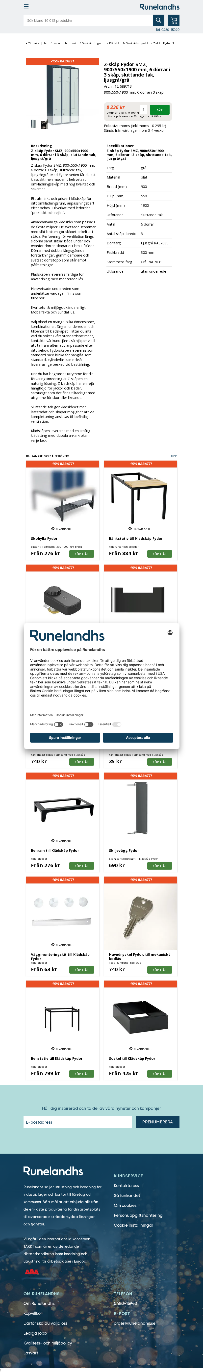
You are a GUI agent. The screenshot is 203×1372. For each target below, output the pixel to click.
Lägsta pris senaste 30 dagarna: (128, 116)
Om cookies (125, 1205)
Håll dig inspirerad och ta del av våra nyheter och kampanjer (101, 1108)
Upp (174, 456)
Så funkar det (127, 1195)
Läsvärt (31, 1353)
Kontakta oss (126, 1185)
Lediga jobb (35, 1333)
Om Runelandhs (39, 1303)
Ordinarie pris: (116, 112)
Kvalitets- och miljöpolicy (48, 1343)
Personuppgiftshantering (138, 1215)
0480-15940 (125, 1303)
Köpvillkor (33, 1313)
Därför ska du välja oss (46, 1323)
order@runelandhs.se (134, 1323)
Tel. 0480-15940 (167, 30)
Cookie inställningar (133, 1225)
